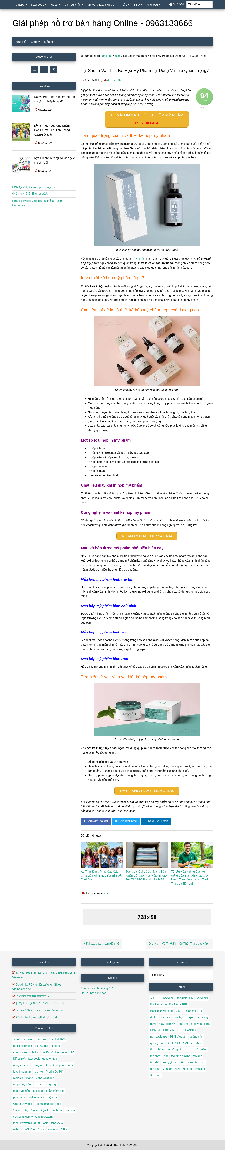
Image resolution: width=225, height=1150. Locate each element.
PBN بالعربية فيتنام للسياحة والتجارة (33, 186)
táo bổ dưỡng (198, 1049)
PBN (207, 1023)
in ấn (106, 893)
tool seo (70, 1110)
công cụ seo (20, 1052)
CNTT (180, 1010)
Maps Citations (44, 1077)
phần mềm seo (55, 1090)
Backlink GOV (57, 1039)
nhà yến (184, 1023)
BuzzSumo (41, 1045)
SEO (170, 1043)
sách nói (57, 1110)
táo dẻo (197, 1055)
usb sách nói (21, 1129)
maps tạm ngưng (45, 1084)
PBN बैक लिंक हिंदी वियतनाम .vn (33, 996)
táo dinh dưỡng (180, 1055)
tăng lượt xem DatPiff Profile (31, 1123)
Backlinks (202, 998)
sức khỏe (196, 1043)
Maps (189, 1017)
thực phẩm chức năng (164, 1049)
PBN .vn (155, 1030)
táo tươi (200, 1062)
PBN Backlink (187, 1030)
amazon (28, 1039)
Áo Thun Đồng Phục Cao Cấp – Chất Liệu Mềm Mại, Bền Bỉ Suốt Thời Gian (101, 875)
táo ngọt (167, 1062)
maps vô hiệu (21, 1090)
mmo (153, 1023)
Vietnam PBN (171, 1068)
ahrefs (17, 1039)
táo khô (154, 1062)
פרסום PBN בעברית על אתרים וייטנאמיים (40, 1010)
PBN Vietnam (178, 1036)
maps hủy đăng (22, 1084)
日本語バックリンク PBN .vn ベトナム (40, 1003)
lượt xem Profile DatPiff (48, 1071)
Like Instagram (22, 1071)
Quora (53, 1097)
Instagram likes (41, 1065)
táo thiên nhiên (183, 1062)
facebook (34, 1058)
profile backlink (37, 1097)
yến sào (200, 1068)
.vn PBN (155, 998)
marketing (202, 1017)
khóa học (178, 1017)
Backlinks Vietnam (161, 1010)
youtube (53, 1129)
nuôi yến (196, 1023)
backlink (41, 1039)
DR (72, 1052)
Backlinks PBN (178, 1004)
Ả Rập (64, 1129)
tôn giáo (155, 1068)
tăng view (57, 1123)
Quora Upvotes (22, 1103)
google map (49, 1058)
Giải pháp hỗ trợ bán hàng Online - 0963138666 (102, 23)
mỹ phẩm (139, 258)
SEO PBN (181, 1043)
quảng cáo (196, 1036)
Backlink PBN (184, 998)
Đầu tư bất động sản (93, 992)
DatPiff (35, 1052)
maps (29, 1077)
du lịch (154, 1017)
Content (191, 1010)
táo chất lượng (159, 1055)
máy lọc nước (167, 1023)
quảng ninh (157, 1043)
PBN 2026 (169, 1030)
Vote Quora (38, 1129)
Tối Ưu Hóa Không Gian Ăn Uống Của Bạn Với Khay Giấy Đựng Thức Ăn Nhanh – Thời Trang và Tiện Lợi (190, 877)
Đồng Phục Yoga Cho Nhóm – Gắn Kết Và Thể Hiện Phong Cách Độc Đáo (53, 130)
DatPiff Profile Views (54, 1052)
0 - (178, 4)
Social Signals (40, 1110)
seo (59, 1103)
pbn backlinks (159, 1036)
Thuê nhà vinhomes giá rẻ (97, 988)
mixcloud (38, 1090)
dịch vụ (165, 1017)
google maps (21, 1065)
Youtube (187, 1068)
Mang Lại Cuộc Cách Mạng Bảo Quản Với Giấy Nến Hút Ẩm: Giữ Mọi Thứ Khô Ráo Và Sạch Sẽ (146, 875)
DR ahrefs (19, 1058)
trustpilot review (23, 1116)
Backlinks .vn (158, 1004)
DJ (200, 1010)
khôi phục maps (63, 1065)
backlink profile (22, 1045)
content (55, 1045)
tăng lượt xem (44, 1116)
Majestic (18, 1077)
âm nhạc (155, 1075)
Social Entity (21, 1110)
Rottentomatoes (44, 1103)
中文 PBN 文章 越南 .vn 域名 (30, 193)
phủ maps (19, 1097)
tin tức (184, 1049)
